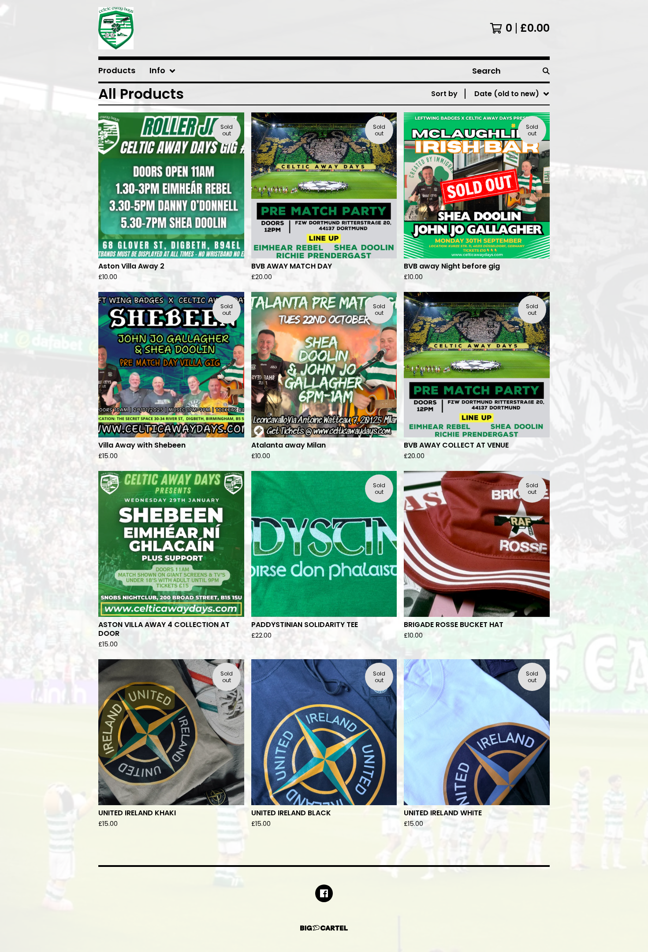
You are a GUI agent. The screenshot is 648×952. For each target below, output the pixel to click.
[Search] (546, 71)
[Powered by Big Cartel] (324, 928)
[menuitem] (116, 71)
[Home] (116, 28)
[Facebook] (324, 893)
